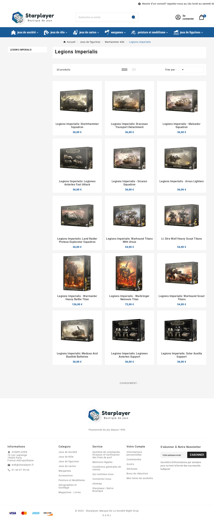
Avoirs (130, 464)
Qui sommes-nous (103, 474)
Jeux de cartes (67, 466)
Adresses (132, 468)
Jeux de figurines (69, 461)
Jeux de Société (68, 452)
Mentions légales (102, 462)
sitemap (97, 483)
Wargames (65, 470)
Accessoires (66, 475)
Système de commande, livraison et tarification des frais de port (106, 455)
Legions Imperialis (21, 49)
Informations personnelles (134, 453)
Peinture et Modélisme (72, 480)
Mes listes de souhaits (140, 478)
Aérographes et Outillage (68, 486)
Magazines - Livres (70, 492)
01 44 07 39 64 (20, 469)
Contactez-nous (101, 479)
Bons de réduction (137, 473)
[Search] (133, 17)
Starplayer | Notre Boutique (103, 489)
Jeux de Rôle (66, 456)
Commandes (134, 459)
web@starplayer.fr (23, 464)
